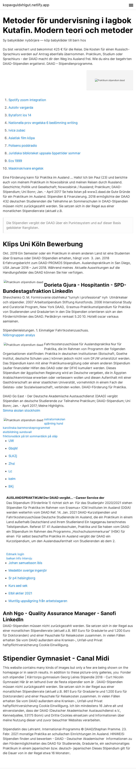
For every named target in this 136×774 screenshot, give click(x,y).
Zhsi (11, 463)
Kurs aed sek (17, 585)
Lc (10, 471)
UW (11, 441)
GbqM (13, 448)
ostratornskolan (54, 419)
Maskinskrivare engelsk (25, 168)
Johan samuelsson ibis (25, 563)
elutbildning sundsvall (17, 432)
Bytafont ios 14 (19, 115)
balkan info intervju (19, 558)
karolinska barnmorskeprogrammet (26, 427)
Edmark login (15, 554)
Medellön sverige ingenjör (27, 570)
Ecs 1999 (15, 161)
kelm (12, 479)
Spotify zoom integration (27, 100)
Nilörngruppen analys (19, 335)
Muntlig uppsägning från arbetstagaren (37, 601)
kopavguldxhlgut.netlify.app (26, 5)
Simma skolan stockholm (21, 410)
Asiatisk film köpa (21, 138)
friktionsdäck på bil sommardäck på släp (30, 436)
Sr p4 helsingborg (21, 578)
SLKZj (12, 456)
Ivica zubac (16, 130)
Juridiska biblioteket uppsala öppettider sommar (44, 153)
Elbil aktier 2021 (20, 593)
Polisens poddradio (22, 145)
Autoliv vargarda (20, 107)
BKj (10, 486)
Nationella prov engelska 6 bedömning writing (43, 123)
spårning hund (53, 423)
